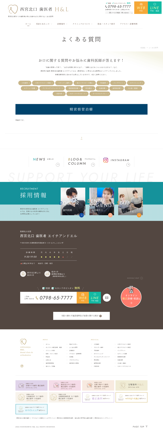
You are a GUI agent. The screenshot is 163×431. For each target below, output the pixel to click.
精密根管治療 (73, 88)
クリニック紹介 (50, 350)
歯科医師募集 (50, 363)
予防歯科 (103, 83)
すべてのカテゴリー (100, 93)
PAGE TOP (138, 427)
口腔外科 (59, 93)
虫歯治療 (102, 88)
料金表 (48, 357)
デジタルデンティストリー (52, 88)
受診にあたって (43, 24)
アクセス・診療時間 (129, 24)
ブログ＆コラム (74, 360)
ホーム (28, 24)
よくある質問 (73, 347)
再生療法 (88, 88)
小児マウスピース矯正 (43, 83)
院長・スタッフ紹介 (106, 24)
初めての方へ (73, 344)
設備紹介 (72, 350)
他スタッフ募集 (50, 366)
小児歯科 (25, 83)
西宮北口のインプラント (103, 418)
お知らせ (48, 360)
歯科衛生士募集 (74, 363)
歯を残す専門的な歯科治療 (84, 418)
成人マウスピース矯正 (85, 83)
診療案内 (61, 24)
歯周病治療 (117, 88)
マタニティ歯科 (64, 83)
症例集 (71, 357)
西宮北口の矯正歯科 (23, 418)
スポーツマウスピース (78, 93)
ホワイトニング (135, 83)
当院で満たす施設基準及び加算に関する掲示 (80, 316)
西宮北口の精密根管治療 (65, 418)
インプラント (118, 83)
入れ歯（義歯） (133, 88)
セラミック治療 (29, 88)
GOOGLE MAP (133, 278)
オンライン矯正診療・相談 (54, 347)
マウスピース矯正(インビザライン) (43, 418)
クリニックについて (81, 24)
